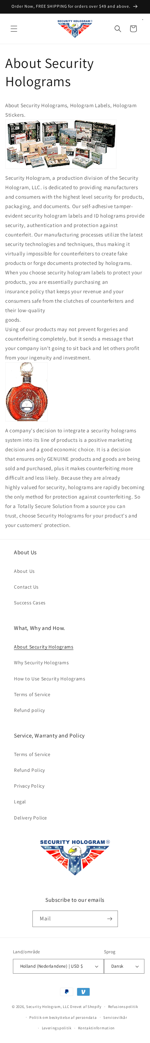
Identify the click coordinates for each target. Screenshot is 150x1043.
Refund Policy (29, 770)
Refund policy (29, 710)
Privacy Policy (29, 786)
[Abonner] (110, 919)
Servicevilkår (115, 1017)
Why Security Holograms (41, 662)
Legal (20, 801)
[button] (14, 28)
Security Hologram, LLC (47, 1006)
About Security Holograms (43, 647)
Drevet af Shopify (86, 1006)
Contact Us (26, 587)
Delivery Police (30, 818)
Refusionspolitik (123, 1006)
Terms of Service (32, 694)
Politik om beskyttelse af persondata (63, 1017)
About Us (24, 571)
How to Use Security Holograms (49, 678)
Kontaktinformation (96, 1027)
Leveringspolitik (57, 1027)
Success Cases (30, 602)
